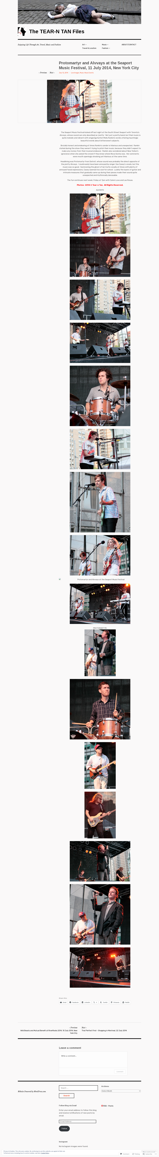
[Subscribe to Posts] (102, 1106)
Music (104, 45)
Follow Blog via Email (67, 1105)
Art (83, 45)
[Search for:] (78, 1088)
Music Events (89, 73)
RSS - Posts (108, 1106)
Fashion (105, 48)
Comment (119, 1071)
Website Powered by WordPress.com (32, 1091)
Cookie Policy (45, 1153)
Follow (64, 1128)
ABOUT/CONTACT (129, 45)
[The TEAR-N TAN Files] (79, 12)
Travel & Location (89, 48)
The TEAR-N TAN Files (56, 31)
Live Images (75, 73)
